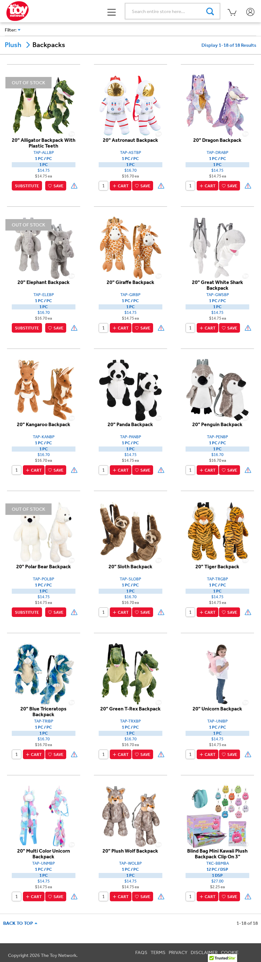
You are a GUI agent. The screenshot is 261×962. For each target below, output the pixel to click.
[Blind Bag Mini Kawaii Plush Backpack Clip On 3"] (217, 816)
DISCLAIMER (204, 952)
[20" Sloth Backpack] (130, 532)
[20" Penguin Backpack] (217, 389)
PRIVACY (178, 952)
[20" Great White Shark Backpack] (217, 247)
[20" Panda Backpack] (130, 389)
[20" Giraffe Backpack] (130, 247)
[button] (112, 11)
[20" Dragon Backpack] (217, 105)
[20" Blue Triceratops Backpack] (43, 674)
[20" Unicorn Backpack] (217, 674)
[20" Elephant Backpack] (43, 247)
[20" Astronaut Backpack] (130, 105)
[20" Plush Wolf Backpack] (130, 816)
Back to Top (19, 923)
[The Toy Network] (17, 10)
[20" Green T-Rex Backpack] (130, 674)
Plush (13, 45)
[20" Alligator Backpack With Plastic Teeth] (43, 105)
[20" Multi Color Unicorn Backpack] (43, 816)
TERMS (158, 952)
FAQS (141, 952)
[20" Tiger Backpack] (217, 532)
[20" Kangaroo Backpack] (43, 389)
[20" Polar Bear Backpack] (43, 532)
